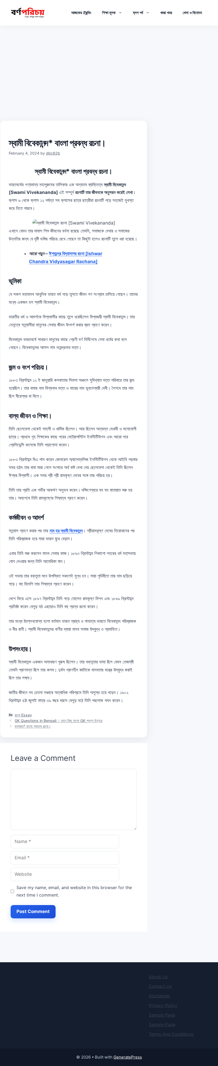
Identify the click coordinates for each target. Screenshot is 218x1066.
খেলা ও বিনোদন (192, 12)
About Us (158, 976)
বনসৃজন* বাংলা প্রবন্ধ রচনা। (33, 726)
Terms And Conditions (171, 1034)
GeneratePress (128, 1057)
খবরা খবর (166, 12)
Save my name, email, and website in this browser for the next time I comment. (74, 891)
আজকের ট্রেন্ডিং (81, 12)
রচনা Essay (23, 715)
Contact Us (160, 986)
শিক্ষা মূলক (109, 12)
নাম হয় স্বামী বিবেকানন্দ (66, 530)
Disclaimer (159, 995)
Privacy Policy (163, 1005)
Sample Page (162, 1015)
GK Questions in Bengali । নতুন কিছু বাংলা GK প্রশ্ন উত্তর (58, 720)
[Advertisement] (109, 65)
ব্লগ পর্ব (138, 12)
